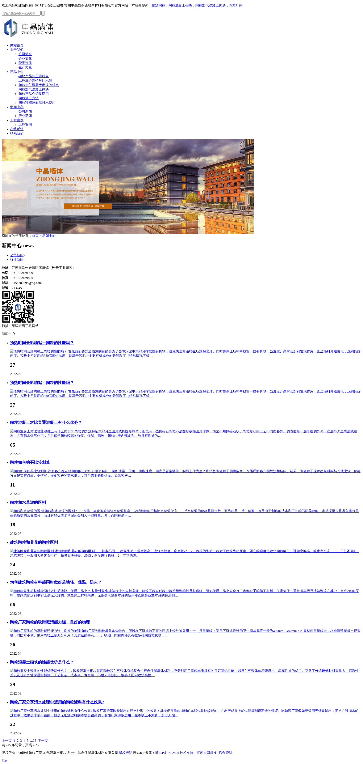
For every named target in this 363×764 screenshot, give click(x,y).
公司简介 (25, 54)
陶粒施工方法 (28, 98)
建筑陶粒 (158, 5)
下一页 (43, 740)
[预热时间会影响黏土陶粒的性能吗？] (39, 351)
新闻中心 (17, 107)
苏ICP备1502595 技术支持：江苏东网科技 (186, 753)
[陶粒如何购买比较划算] (29, 471)
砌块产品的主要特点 (33, 76)
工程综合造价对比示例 (35, 80)
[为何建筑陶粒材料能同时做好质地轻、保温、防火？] (51, 591)
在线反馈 (17, 129)
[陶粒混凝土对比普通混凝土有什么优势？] (42, 431)
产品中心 (17, 71)
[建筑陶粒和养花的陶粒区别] (32, 551)
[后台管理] (225, 753)
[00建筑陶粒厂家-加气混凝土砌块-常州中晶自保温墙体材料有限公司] (31, 39)
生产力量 (25, 67)
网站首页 (17, 45)
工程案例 (17, 120)
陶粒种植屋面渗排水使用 (36, 102)
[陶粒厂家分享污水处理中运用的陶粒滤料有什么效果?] (51, 711)
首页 (35, 235)
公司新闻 (25, 111)
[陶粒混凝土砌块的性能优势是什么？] (39, 670)
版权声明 (125, 753)
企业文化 (25, 58)
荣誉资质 (25, 63)
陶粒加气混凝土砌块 (210, 5)
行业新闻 (25, 116)
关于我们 (17, 49)
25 (34, 740)
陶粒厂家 (235, 5)
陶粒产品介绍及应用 (33, 94)
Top (4, 760)
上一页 (7, 740)
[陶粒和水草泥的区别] (27, 511)
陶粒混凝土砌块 (180, 5)
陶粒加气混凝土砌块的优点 (38, 85)
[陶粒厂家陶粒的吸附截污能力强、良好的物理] (46, 631)
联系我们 (17, 133)
